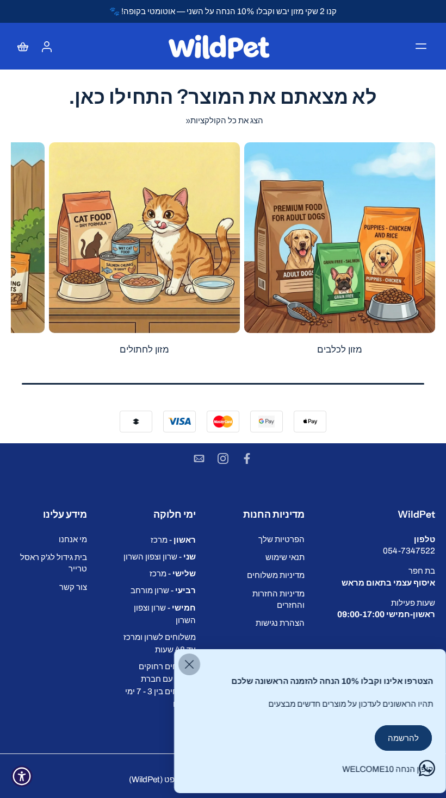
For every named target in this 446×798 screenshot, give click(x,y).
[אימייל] (199, 458)
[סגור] (189, 664)
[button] (421, 46)
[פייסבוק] (247, 458)
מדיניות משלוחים (276, 575)
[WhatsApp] (427, 768)
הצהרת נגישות (280, 622)
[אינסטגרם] (223, 458)
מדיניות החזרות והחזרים (278, 598)
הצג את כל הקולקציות (226, 120)
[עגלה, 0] (23, 46)
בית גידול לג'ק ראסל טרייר (53, 562)
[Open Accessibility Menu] (22, 776)
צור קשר (73, 586)
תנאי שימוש (285, 557)
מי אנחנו (73, 539)
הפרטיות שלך (281, 539)
